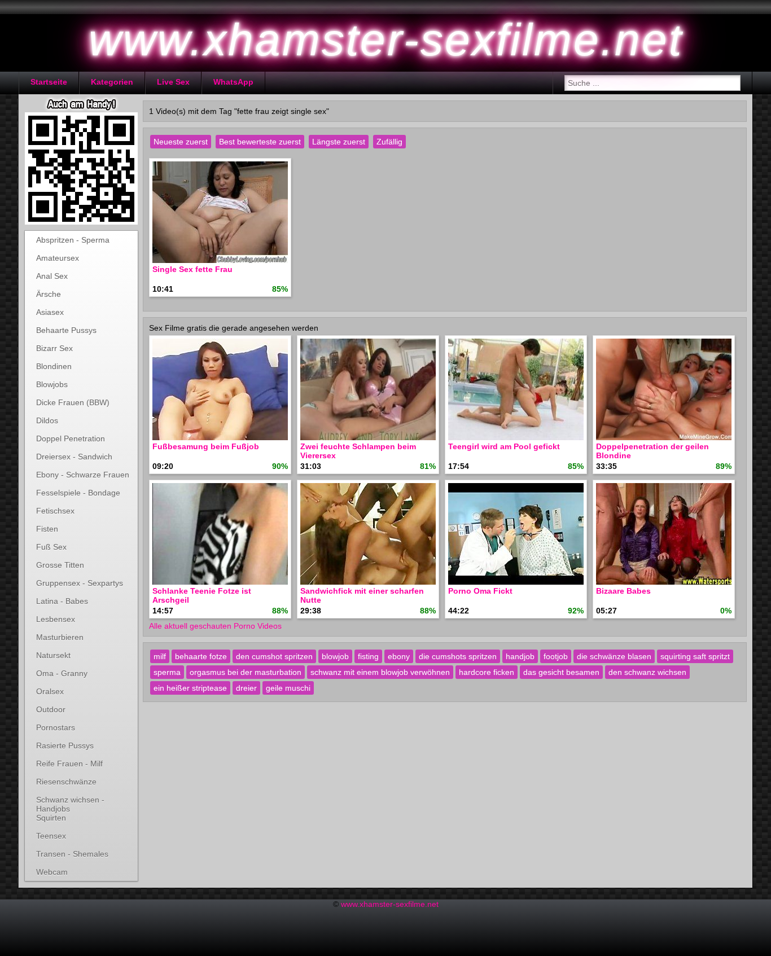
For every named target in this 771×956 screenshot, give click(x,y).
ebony (399, 656)
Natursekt (53, 655)
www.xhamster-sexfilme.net (390, 904)
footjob (556, 656)
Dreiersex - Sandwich (74, 456)
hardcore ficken (486, 672)
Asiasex (50, 312)
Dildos (47, 420)
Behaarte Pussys (66, 330)
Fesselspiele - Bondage (78, 492)
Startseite (48, 81)
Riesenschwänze (66, 781)
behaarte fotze (201, 656)
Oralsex (50, 691)
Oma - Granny (61, 673)
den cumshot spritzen (274, 656)
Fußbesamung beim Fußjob (205, 446)
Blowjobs (52, 384)
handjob (520, 656)
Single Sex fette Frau (192, 269)
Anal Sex (52, 275)
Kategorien (112, 81)
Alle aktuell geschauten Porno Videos (215, 625)
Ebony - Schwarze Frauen (82, 474)
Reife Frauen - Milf (69, 763)
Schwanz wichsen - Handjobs (70, 802)
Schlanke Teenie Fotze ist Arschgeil (201, 595)
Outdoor (50, 709)
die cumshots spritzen (458, 656)
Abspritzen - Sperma (72, 239)
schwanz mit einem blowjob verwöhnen (380, 672)
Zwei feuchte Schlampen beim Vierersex (358, 451)
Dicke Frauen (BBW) (72, 402)
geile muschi (288, 687)
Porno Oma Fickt (480, 590)
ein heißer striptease (190, 687)
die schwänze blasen (614, 656)
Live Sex (173, 81)
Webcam (52, 871)
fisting (368, 656)
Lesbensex (55, 619)
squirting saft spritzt (695, 656)
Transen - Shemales (72, 853)
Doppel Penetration (70, 438)
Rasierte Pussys (65, 745)
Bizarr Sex (54, 348)
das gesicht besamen (561, 672)
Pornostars (55, 727)
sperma (167, 672)
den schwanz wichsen (647, 672)
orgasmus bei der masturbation (245, 672)
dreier (246, 687)
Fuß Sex (51, 546)
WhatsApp (233, 81)
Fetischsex (55, 510)
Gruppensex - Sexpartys (79, 582)
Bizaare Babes (623, 590)
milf (160, 656)
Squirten (51, 817)
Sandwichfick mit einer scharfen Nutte (362, 595)
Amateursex (57, 257)
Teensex (51, 835)
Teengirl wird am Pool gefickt (504, 446)
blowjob (335, 656)
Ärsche (48, 294)
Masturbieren (60, 637)
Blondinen (54, 366)
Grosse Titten (60, 564)
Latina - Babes (62, 601)
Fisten (47, 528)
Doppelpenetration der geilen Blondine (652, 451)
